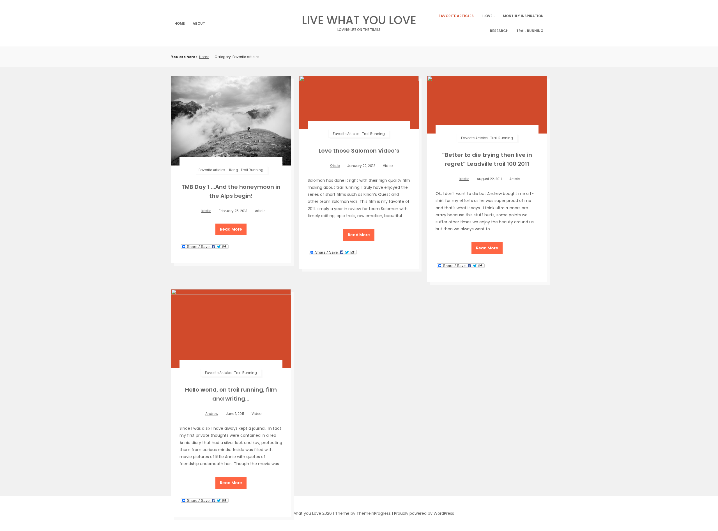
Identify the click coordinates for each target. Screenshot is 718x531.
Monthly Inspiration (523, 15)
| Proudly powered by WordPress (423, 513)
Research (499, 30)
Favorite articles (456, 15)
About (199, 23)
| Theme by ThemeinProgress (362, 513)
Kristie (206, 210)
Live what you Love (359, 21)
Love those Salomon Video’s (359, 151)
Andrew (211, 413)
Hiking (233, 169)
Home (179, 23)
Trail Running (530, 30)
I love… (488, 15)
